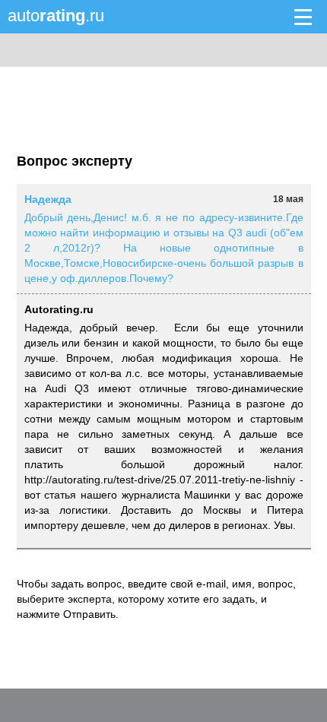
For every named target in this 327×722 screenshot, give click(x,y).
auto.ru (56, 15)
